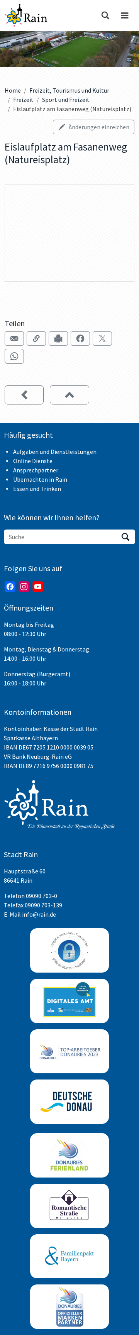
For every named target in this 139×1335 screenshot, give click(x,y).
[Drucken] (58, 338)
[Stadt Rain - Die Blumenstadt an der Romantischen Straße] (26, 15)
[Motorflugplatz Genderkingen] (24, 394)
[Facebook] (10, 586)
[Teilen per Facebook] (80, 338)
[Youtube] (38, 586)
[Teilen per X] (102, 338)
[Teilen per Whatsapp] (14, 356)
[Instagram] (24, 586)
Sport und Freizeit (66, 99)
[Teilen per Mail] (14, 338)
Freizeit (23, 99)
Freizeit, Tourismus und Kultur (69, 90)
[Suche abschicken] (125, 537)
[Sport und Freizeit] (69, 394)
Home (13, 90)
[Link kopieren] (36, 338)
